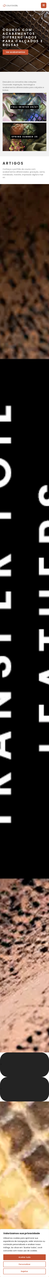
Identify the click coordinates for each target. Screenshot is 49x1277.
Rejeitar (24, 1271)
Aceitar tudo (25, 1257)
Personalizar (24, 1264)
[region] (24, 1253)
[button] (24, 1064)
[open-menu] (43, 5)
